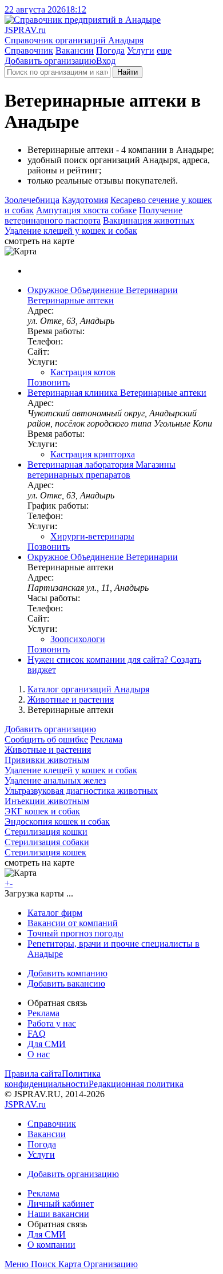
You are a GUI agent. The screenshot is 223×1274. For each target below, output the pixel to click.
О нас (38, 1054)
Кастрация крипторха (92, 454)
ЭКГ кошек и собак (42, 811)
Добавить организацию (50, 61)
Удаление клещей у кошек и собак (71, 231)
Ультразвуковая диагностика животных (81, 791)
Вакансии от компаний (72, 923)
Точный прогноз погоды (75, 933)
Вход (106, 61)
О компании (51, 1244)
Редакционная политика (136, 1084)
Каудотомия (85, 200)
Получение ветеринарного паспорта (93, 215)
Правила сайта (33, 1073)
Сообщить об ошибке (46, 739)
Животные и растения (70, 699)
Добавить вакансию (66, 983)
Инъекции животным (47, 801)
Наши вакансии (58, 1214)
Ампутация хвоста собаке (86, 210)
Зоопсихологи (77, 639)
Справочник (29, 50)
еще (164, 50)
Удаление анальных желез (55, 780)
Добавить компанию (67, 973)
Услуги (140, 50)
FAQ (36, 1033)
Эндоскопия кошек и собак (57, 821)
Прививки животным (47, 760)
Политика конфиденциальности (53, 1079)
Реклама (106, 739)
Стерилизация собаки (47, 842)
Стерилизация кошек (45, 852)
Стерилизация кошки (46, 832)
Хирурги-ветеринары (92, 536)
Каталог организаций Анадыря (88, 689)
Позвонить (48, 382)
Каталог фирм (54, 913)
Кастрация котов (83, 372)
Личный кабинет (60, 1203)
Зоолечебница (32, 200)
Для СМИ (46, 1044)
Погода (110, 50)
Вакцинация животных (148, 220)
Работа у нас (51, 1023)
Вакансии (74, 50)
